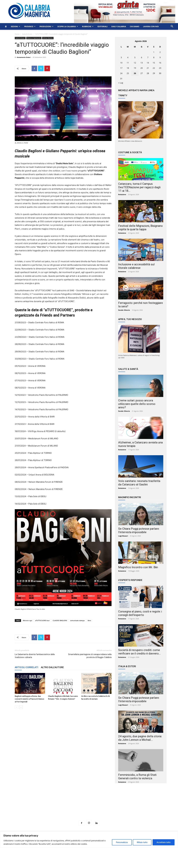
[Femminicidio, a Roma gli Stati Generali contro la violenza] (140, 760)
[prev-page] (16, 707)
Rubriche (86, 26)
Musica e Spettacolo (34, 38)
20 (141, 68)
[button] (172, 26)
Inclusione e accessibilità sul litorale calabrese (136, 266)
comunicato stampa (77, 620)
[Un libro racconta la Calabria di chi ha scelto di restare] (96, 683)
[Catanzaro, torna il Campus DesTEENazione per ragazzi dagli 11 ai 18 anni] (140, 169)
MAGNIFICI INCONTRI (129, 497)
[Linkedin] (96, 823)
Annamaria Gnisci (23, 57)
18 (128, 68)
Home (17, 34)
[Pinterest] (47, 68)
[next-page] (21, 707)
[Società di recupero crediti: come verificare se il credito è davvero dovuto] (140, 635)
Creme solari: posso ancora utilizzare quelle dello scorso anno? (136, 404)
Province (28, 26)
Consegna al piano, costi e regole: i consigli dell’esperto (140, 613)
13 (141, 62)
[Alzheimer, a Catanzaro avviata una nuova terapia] (140, 428)
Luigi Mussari (123, 536)
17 (121, 68)
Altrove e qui (27, 620)
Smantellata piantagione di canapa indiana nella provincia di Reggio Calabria (90, 656)
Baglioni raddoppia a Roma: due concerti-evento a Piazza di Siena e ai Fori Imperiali (29, 699)
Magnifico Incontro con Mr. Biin (138, 567)
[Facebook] (34, 68)
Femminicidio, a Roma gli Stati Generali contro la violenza (137, 776)
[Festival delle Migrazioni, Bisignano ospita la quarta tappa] (140, 211)
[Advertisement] (89, 807)
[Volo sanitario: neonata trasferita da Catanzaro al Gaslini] (140, 466)
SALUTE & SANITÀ (128, 369)
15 (154, 62)
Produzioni (45, 26)
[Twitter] (41, 68)
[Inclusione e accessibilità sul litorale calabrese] (140, 250)
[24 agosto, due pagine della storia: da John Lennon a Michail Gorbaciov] (140, 722)
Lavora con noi (151, 26)
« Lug (120, 82)
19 (135, 68)
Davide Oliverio (124, 310)
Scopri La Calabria (66, 26)
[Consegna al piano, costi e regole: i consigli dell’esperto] (140, 597)
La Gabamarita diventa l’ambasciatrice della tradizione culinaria (35, 656)
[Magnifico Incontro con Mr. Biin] (140, 552)
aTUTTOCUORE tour (42, 620)
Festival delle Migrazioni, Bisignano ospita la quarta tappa (140, 227)
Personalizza (122, 842)
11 (128, 62)
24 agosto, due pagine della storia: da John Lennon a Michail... (140, 738)
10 (121, 62)
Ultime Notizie (48, 38)
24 (121, 73)
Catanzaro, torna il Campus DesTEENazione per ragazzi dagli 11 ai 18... (139, 187)
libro (89, 620)
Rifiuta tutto (142, 842)
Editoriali (102, 26)
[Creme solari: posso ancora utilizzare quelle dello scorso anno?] (140, 386)
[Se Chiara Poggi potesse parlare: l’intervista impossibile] (140, 514)
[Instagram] (89, 823)
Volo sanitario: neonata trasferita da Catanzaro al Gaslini (139, 482)
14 (148, 62)
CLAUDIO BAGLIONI (60, 620)
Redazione (122, 194)
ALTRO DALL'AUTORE (52, 667)
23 (160, 68)
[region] (89, 839)
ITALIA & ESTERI (127, 666)
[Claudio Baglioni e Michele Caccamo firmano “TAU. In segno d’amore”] (63, 683)
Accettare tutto (163, 842)
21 (148, 68)
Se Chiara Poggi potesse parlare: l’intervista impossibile (138, 530)
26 (135, 73)
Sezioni (14, 26)
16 (160, 62)
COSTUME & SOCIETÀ (130, 152)
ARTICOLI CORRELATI (26, 667)
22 (154, 68)
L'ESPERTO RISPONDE (130, 580)
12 (135, 62)
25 (128, 73)
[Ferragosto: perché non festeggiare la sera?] (140, 288)
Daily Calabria (118, 26)
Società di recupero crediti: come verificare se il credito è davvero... (139, 651)
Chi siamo (134, 26)
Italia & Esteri (27, 34)
